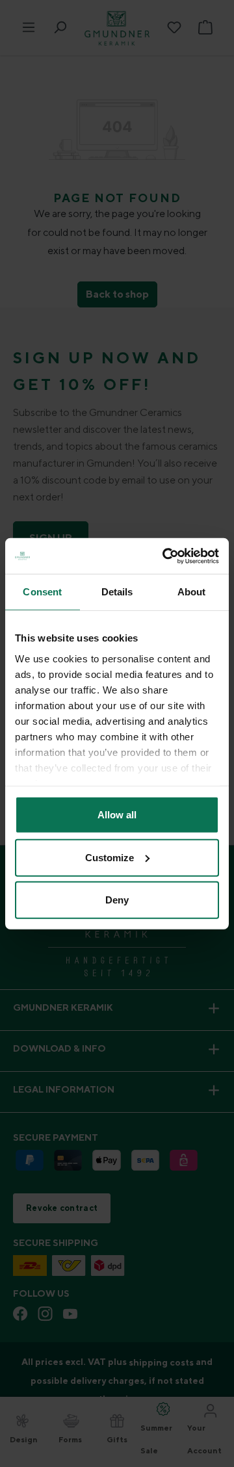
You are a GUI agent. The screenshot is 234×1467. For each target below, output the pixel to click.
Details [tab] (117, 591)
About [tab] (191, 591)
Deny (117, 899)
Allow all (117, 814)
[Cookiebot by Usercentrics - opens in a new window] (165, 555)
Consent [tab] (42, 591)
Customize (109, 857)
